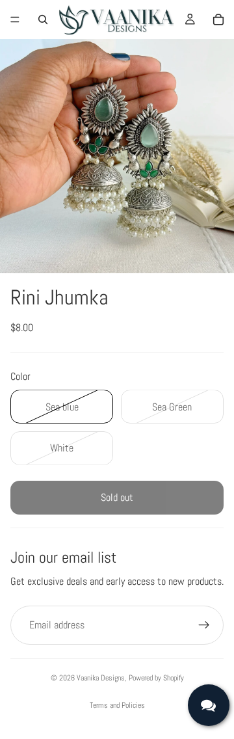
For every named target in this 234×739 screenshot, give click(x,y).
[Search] (43, 19)
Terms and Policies (117, 705)
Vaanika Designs (101, 678)
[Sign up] (204, 625)
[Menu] (15, 19)
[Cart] (218, 19)
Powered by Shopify (156, 678)
